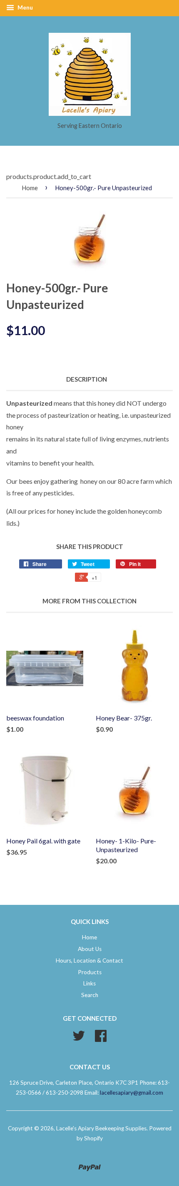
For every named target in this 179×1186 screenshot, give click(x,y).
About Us (90, 949)
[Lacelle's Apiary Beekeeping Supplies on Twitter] (78, 1038)
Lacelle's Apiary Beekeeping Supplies (101, 1128)
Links (89, 983)
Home (30, 187)
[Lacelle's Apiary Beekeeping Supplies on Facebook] (100, 1038)
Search (89, 995)
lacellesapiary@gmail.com (131, 1092)
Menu (24, 7)
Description (86, 379)
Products (90, 972)
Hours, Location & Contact (89, 960)
